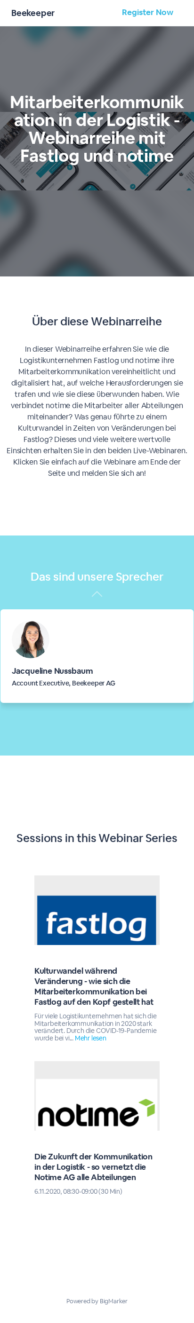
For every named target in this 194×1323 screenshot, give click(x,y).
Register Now (147, 12)
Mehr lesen (90, 1038)
